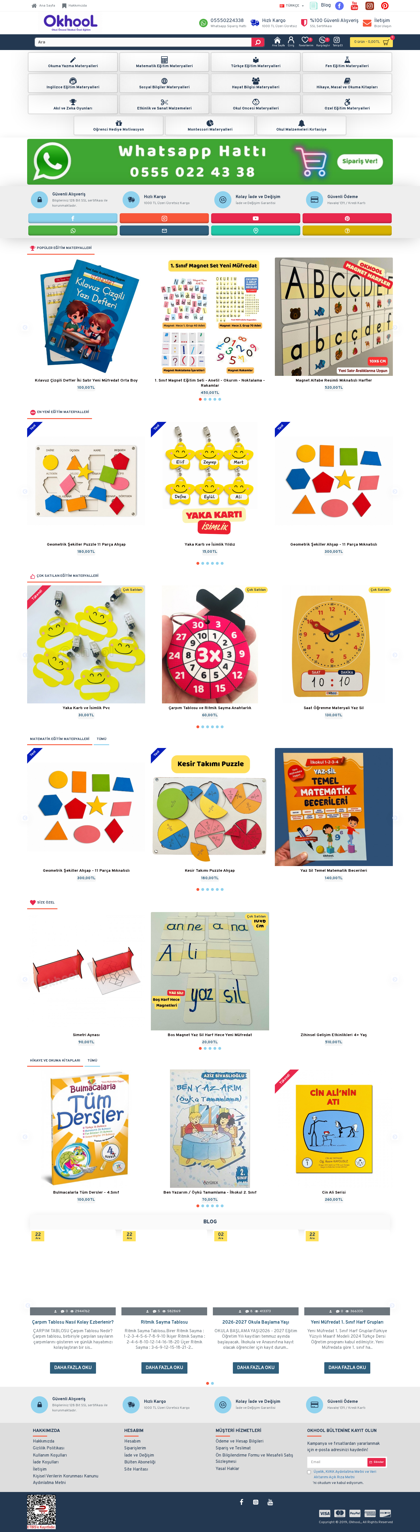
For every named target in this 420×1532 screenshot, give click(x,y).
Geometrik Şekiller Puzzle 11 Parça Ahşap (86, 544)
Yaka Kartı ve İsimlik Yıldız (210, 544)
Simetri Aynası (86, 1035)
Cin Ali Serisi (334, 1192)
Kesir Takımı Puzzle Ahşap (210, 870)
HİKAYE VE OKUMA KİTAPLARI (55, 1060)
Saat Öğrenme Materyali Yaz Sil (334, 708)
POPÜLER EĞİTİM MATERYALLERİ (64, 248)
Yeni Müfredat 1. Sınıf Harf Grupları (347, 1322)
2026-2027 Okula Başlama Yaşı (255, 1322)
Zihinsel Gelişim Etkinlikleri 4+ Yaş (334, 1035)
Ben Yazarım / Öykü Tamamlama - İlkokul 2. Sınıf (210, 1192)
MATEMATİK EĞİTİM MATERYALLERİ (59, 739)
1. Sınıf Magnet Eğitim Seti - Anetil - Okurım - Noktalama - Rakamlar (210, 383)
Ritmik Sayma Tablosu (164, 1322)
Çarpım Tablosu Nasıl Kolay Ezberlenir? (73, 1322)
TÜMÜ (101, 739)
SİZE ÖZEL (46, 902)
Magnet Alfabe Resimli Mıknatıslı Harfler (334, 380)
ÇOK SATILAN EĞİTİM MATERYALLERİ (68, 576)
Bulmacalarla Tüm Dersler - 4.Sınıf (86, 1192)
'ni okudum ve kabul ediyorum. (344, 1477)
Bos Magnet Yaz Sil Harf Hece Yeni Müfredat (210, 1035)
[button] (25, 327)
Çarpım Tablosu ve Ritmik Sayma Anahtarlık (210, 708)
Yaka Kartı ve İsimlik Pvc (86, 708)
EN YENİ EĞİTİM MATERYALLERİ (63, 412)
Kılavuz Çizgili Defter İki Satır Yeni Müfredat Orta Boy (86, 380)
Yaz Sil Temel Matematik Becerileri (333, 870)
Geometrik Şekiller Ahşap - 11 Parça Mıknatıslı (333, 544)
